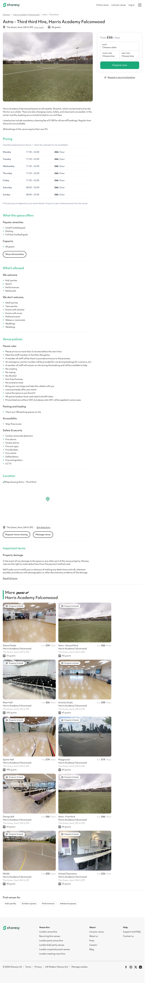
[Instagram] (131, 967)
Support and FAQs (132, 931)
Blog (91, 949)
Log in (132, 5)
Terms (28, 966)
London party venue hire (51, 940)
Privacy (38, 966)
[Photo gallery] (48, 66)
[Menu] (139, 5)
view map (38, 27)
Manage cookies (80, 966)
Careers (93, 945)
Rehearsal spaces (68, 903)
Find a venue (102, 5)
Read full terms (10, 578)
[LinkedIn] (140, 967)
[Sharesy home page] (11, 928)
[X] (135, 967)
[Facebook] (126, 967)
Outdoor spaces (29, 903)
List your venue (118, 5)
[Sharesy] (11, 5)
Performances (48, 903)
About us (93, 936)
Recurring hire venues (49, 936)
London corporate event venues (54, 949)
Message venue (43, 534)
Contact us (128, 936)
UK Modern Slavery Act (56, 966)
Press (91, 940)
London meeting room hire (52, 953)
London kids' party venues (51, 945)
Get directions (43, 527)
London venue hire (48, 931)
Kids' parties (10, 903)
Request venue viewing (16, 534)
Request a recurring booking (121, 77)
